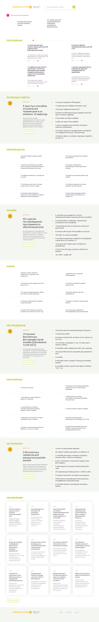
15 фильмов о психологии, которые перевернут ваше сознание (32, 418)
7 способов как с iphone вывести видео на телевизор (31, 398)
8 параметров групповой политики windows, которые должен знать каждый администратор (76, 428)
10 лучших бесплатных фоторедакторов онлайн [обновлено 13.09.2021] (35, 339)
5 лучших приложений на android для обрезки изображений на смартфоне (81, 69)
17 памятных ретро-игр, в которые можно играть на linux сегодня (31, 185)
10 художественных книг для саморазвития (74, 293)
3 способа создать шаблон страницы (76, 408)
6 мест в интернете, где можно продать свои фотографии (72, 462)
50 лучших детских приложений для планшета (73, 330)
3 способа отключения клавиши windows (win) (75, 284)
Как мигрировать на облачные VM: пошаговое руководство (37, 511)
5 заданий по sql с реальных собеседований (74, 274)
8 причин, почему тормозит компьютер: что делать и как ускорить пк (30, 274)
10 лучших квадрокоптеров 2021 (67, 109)
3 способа (58, 357)
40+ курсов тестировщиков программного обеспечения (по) (33, 223)
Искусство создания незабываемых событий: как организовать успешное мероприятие (15, 546)
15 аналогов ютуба (62, 334)
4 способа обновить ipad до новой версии (31, 156)
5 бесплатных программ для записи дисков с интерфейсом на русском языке (72, 480)
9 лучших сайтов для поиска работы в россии (72, 231)
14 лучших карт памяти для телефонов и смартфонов (70, 245)
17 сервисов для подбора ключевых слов (70, 106)
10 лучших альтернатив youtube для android (76, 176)
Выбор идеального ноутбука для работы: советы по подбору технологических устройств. (60, 577)
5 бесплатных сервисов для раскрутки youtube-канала (34, 456)
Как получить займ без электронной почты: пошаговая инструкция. (60, 543)
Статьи (10, 506)
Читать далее (29, 131)
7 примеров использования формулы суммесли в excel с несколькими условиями (77, 387)
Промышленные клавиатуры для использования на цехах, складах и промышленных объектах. (80, 513)
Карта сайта (68, 612)
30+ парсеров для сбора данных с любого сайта (73, 472)
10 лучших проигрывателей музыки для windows (76, 156)
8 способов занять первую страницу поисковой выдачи (73, 361)
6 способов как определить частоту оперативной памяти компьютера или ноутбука (73, 216)
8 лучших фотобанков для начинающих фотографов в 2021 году (77, 418)
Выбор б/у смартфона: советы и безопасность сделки (82, 575)
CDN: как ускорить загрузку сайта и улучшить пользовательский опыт (15, 512)
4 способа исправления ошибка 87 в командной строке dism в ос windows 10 (73, 239)
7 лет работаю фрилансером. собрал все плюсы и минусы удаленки (32, 293)
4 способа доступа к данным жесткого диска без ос (32, 284)
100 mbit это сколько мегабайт (66, 235)
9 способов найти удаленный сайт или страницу (73, 348)
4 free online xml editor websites (66, 118)
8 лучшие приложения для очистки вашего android (24, 23)
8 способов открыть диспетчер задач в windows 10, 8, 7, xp (73, 367)
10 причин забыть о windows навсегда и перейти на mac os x (73, 137)
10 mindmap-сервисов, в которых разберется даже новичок (75, 185)
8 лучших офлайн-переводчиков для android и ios (82, 46)
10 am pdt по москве (27, 387)
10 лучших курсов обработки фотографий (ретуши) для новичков (76, 310)
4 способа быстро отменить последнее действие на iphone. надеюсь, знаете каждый (30, 408)
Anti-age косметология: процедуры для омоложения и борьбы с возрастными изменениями (38, 545)
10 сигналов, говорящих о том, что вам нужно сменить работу (72, 344)
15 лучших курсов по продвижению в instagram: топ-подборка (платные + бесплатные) (73, 131)
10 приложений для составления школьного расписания (72, 227)
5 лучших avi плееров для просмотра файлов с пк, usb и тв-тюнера (32, 428)
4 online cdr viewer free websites (66, 122)
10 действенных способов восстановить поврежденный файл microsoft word (76, 398)
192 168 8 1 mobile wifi (63, 255)
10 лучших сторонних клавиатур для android (76, 301)
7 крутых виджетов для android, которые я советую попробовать (71, 126)
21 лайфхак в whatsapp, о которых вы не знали (32, 176)
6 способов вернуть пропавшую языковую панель (71, 485)
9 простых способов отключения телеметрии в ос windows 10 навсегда (35, 110)
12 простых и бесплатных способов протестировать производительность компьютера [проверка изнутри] (32, 166)
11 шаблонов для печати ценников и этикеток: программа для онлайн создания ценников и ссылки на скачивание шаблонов (36, 71)
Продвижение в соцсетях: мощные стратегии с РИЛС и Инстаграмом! (37, 576)
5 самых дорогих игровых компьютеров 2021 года (72, 467)
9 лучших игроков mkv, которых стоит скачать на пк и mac (73, 338)
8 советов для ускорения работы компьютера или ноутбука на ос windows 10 (75, 194)
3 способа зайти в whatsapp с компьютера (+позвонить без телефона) (70, 221)
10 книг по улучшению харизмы (67, 448)
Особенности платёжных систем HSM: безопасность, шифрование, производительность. (16, 577)
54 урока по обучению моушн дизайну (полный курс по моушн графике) (73, 114)
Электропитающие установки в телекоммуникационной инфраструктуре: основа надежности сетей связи (60, 513)
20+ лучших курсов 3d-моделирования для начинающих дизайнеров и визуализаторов (54, 23)
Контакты (76, 612)
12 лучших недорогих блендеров (67, 102)
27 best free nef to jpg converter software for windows (71, 250)
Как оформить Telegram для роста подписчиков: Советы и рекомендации (82, 544)
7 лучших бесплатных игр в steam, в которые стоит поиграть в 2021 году (32, 310)
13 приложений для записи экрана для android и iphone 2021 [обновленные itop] (37, 47)
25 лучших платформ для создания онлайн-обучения (32, 301)
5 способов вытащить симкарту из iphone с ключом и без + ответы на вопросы (71, 456)
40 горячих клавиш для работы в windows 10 (72, 452)
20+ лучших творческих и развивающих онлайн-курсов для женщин (75, 166)
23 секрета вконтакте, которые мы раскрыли (72, 475)
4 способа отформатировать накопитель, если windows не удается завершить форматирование (32, 194)
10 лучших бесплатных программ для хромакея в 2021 (73, 352)
